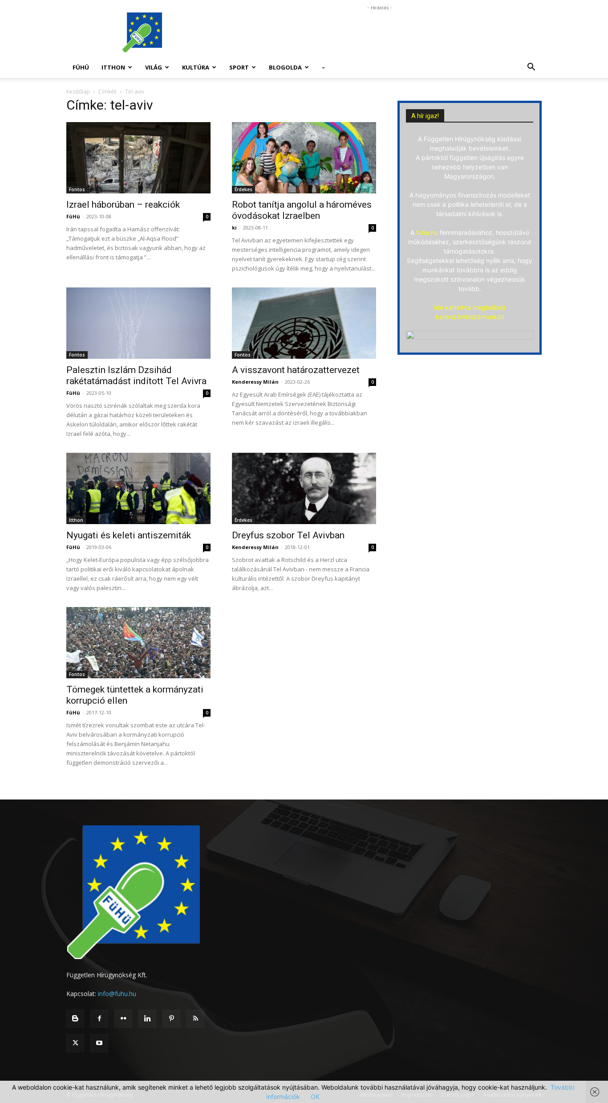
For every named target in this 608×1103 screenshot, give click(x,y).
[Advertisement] (380, 32)
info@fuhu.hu (117, 993)
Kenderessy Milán (255, 381)
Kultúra (195, 67)
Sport (239, 67)
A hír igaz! (425, 115)
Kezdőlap (78, 91)
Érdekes (243, 189)
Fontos (77, 189)
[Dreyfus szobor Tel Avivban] (304, 488)
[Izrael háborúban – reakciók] (138, 157)
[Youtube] (99, 1043)
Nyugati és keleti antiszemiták (128, 535)
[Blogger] (75, 1019)
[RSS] (195, 1019)
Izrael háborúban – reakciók (123, 204)
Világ (153, 67)
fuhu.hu (427, 232)
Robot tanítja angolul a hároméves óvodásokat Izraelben (302, 210)
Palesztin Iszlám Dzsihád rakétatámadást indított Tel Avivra (136, 375)
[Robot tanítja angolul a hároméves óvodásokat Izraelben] (304, 157)
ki (234, 227)
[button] (531, 68)
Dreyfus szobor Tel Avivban (288, 535)
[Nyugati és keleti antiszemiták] (138, 488)
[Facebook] (99, 1019)
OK (315, 1096)
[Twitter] (75, 1043)
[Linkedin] (147, 1019)
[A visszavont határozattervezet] (304, 323)
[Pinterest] (171, 1019)
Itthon (113, 67)
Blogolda (285, 67)
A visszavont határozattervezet (296, 370)
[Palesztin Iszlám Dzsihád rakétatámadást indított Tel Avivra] (138, 323)
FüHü (81, 67)
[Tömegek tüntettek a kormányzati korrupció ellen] (138, 642)
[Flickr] (123, 1019)
